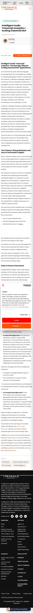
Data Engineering (23, 534)
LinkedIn (12, 42)
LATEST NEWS (15, 3)
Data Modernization (24, 536)
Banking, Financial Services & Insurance (7, 530)
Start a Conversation (24, 55)
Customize (15, 326)
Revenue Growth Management (6, 573)
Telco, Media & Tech (7, 534)
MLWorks (3, 576)
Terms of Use (5, 593)
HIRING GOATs (27, 3)
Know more (24, 314)
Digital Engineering (23, 549)
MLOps (20, 542)
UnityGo (3, 579)
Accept (16, 320)
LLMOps (20, 544)
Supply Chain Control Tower (7, 558)
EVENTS (21, 3)
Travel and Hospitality (7, 536)
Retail (2, 524)
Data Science (22, 547)
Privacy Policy (16, 593)
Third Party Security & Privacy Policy (12, 597)
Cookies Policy (27, 593)
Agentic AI (21, 524)
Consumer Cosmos (7, 569)
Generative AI (22, 527)
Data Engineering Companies (13, 438)
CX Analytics (21, 539)
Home (2, 55)
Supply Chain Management (22, 530)
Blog (6, 55)
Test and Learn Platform (5, 563)
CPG (2, 527)
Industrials (4, 543)
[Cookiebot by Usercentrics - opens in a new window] (23, 285)
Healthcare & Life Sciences (6, 540)
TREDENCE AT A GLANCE (7, 3)
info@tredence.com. (9, 450)
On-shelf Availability (7, 566)
